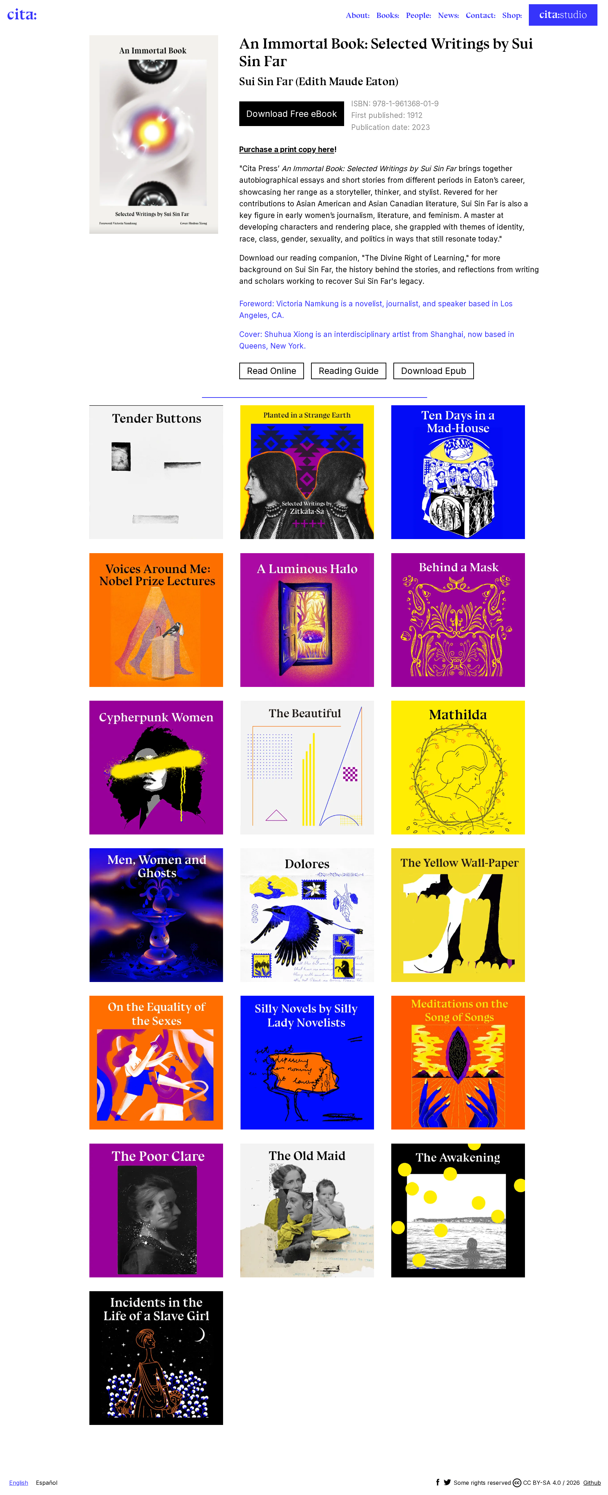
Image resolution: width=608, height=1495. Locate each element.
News (447, 15)
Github (592, 1482)
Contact (480, 15)
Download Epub (433, 370)
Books (387, 15)
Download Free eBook (291, 113)
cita (20, 14)
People (418, 15)
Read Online (271, 370)
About (357, 15)
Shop (511, 15)
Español (46, 1482)
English (18, 1482)
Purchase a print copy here (286, 149)
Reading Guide (349, 370)
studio (563, 15)
